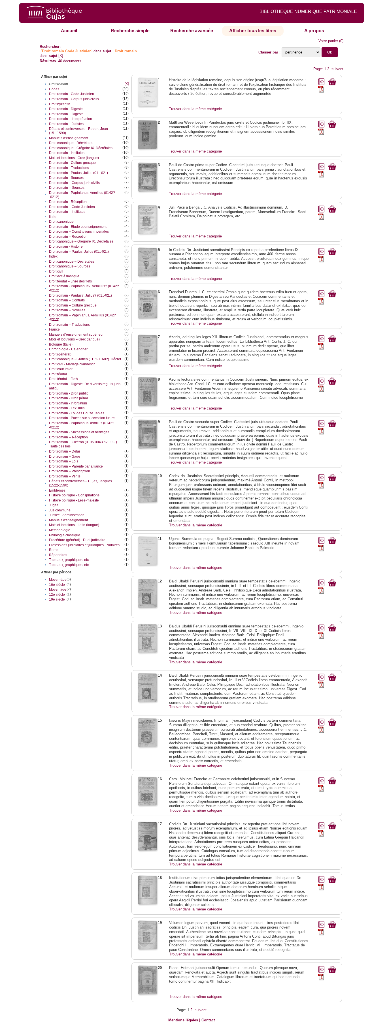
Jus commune (60, 510)
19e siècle (57, 599)
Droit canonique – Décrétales (71, 261)
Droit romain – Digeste (66, 114)
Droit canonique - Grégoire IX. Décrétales (80, 148)
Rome (53, 550)
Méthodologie (59, 530)
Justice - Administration (66, 515)
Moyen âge (57, 589)
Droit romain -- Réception (68, 437)
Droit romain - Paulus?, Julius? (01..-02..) (80, 295)
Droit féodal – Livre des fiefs (70, 281)
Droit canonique (61, 222)
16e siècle (57, 585)
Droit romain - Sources (66, 178)
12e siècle (57, 595)
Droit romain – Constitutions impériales (79, 231)
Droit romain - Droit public (68, 393)
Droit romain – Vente (64, 476)
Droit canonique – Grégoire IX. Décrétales (81, 241)
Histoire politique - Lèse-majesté (74, 500)
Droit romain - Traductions (69, 168)
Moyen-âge (58, 580)
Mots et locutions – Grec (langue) (74, 339)
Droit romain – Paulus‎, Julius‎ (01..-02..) (79, 252)
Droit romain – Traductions (69, 325)
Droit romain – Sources (66, 188)
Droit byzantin (59, 104)
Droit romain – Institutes (67, 212)
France (54, 329)
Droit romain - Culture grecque (72, 163)
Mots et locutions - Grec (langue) (74, 158)
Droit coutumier (61, 369)
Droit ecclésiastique (64, 276)
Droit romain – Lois (63, 461)
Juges (53, 505)
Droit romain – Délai (64, 451)
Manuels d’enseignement (68, 138)
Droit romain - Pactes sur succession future (82, 418)
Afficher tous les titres (252, 30)
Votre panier (328, 41)
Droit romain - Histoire (66, 246)
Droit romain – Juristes (66, 124)
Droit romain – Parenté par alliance (76, 466)
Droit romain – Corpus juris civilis (74, 183)
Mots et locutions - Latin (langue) (74, 525)
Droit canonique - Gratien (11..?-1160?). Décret (85, 359)
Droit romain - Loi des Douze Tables (76, 413)
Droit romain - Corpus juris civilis (74, 99)
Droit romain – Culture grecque (73, 305)
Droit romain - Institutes (66, 153)
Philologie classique (64, 535)
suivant (337, 69)
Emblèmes (57, 490)
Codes (54, 89)
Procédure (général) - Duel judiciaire (77, 540)
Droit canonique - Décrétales (71, 143)
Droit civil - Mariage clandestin (72, 364)
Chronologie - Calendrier (68, 349)
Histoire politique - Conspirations (74, 495)
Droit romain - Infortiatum (68, 403)
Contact (208, 1020)
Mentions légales (183, 1020)
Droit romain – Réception (68, 237)
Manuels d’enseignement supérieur (76, 334)
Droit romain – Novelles (67, 310)
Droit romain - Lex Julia (67, 408)
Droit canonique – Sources (69, 266)
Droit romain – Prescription (69, 471)
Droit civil (56, 271)
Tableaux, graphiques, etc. (69, 565)
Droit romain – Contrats (67, 300)
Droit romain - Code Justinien (71, 94)
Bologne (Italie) (61, 344)
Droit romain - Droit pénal (68, 398)
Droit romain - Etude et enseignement (78, 227)
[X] (60, 55)
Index (53, 256)
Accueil (69, 30)
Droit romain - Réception (68, 202)
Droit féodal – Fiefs (63, 379)
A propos (314, 30)
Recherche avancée (191, 30)
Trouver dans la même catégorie (195, 109)
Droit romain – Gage (64, 456)
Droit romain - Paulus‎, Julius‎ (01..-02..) (78, 173)
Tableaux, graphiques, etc (69, 560)
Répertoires (58, 555)
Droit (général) (60, 354)
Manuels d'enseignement (68, 520)
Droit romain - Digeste (66, 109)
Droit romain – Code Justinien (72, 207)
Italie (52, 217)
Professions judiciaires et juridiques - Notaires (84, 545)
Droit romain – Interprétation (70, 119)
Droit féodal (58, 374)
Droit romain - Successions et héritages (79, 432)
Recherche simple (130, 30)
